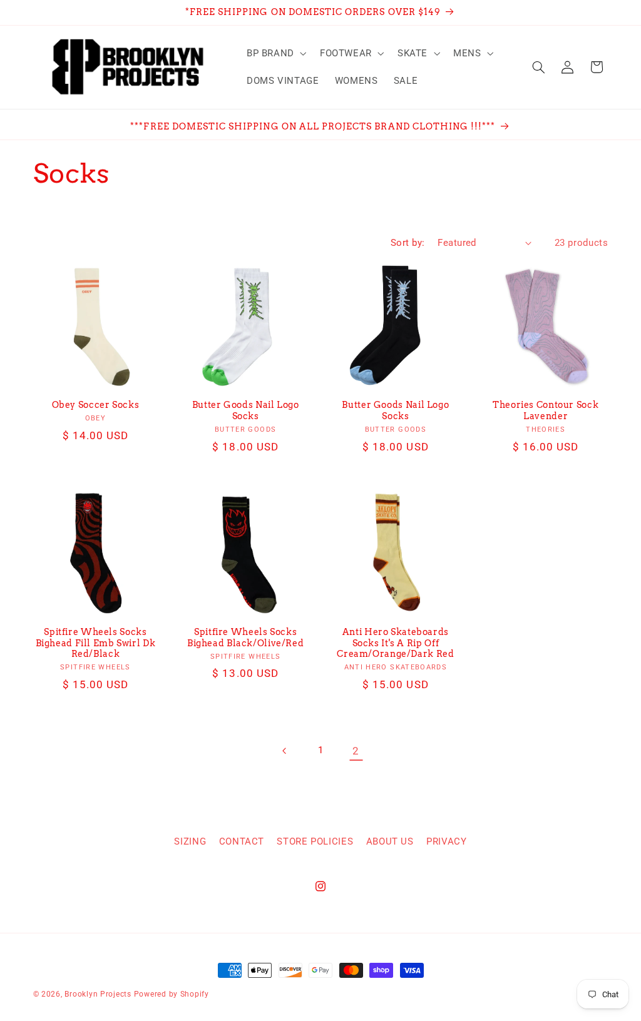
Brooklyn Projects (97, 994)
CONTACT (241, 841)
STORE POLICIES (315, 841)
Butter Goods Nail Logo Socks (245, 410)
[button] (275, 53)
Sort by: (407, 242)
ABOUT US (390, 841)
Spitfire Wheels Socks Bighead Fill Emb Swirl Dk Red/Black (96, 643)
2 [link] (355, 750)
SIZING (190, 841)
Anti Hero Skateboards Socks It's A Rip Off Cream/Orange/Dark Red (395, 643)
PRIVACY (446, 841)
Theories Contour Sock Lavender (545, 410)
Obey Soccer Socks (96, 405)
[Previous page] (284, 750)
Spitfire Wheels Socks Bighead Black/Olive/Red (245, 637)
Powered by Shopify (171, 994)
